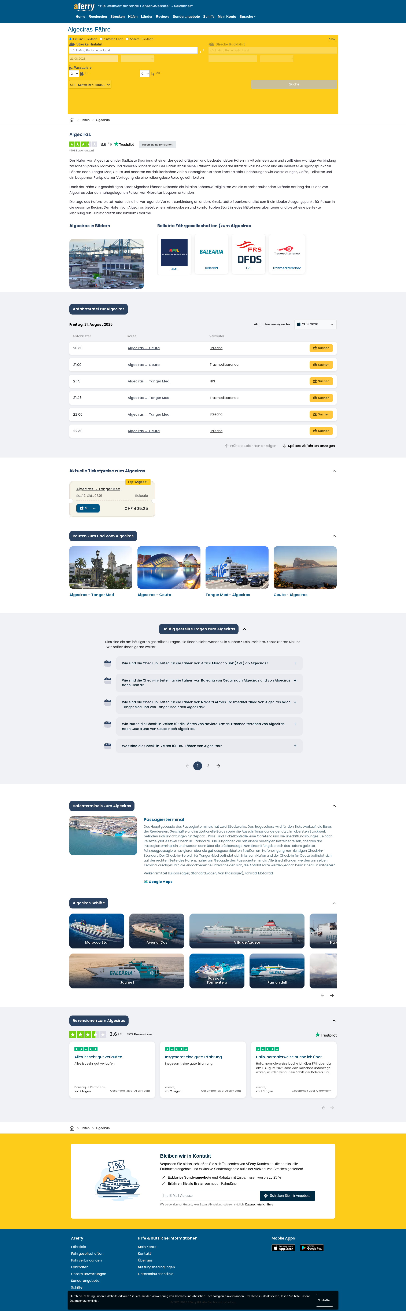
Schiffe (208, 16)
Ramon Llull (277, 982)
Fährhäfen (79, 1267)
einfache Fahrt (113, 39)
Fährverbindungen (86, 1260)
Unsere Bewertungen (88, 1273)
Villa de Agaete (247, 942)
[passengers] (322, 995)
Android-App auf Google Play (312, 1247)
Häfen (133, 16)
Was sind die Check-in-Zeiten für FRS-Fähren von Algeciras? (172, 746)
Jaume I (127, 982)
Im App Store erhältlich (283, 1247)
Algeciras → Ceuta (144, 348)
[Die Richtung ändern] (202, 51)
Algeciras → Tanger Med (148, 381)
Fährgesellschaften (87, 1253)
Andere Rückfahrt (141, 39)
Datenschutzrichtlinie (259, 1204)
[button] (247, 16)
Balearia (216, 348)
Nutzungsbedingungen (156, 1267)
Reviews (162, 16)
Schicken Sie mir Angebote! (290, 1195)
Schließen (324, 1300)
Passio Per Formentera (217, 980)
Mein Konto (227, 16)
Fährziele (78, 1246)
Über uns (145, 1260)
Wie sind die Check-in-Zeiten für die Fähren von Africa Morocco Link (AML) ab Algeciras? (195, 663)
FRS (212, 381)
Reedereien (98, 16)
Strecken (117, 16)
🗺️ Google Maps (158, 881)
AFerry (77, 1238)
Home (80, 16)
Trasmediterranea (224, 364)
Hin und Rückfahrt (85, 39)
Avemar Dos (157, 942)
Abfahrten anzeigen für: (272, 324)
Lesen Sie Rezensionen (157, 144)
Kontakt (144, 1253)
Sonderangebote (186, 16)
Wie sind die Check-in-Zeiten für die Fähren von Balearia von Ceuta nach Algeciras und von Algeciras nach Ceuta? (206, 682)
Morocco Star (97, 942)
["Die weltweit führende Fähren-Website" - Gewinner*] (84, 7)
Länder (146, 16)
